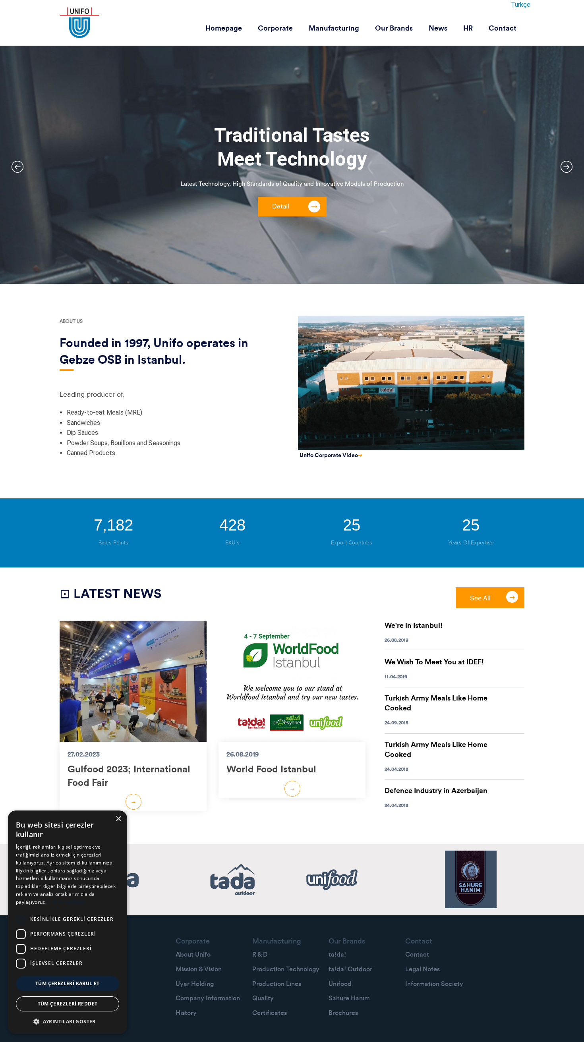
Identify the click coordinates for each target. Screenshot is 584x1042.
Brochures (343, 1013)
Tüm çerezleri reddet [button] (68, 1003)
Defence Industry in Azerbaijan (436, 790)
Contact (502, 28)
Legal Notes (422, 969)
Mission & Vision (199, 969)
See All (480, 597)
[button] (67, 1021)
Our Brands (394, 28)
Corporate (275, 28)
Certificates (269, 1013)
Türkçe (520, 4)
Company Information (208, 998)
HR (468, 28)
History (186, 1013)
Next (566, 167)
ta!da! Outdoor (350, 969)
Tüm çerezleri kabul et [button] (67, 983)
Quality (263, 998)
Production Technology (285, 969)
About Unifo (193, 954)
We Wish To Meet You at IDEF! (434, 662)
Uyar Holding (195, 984)
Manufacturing (334, 28)
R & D (260, 954)
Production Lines (276, 984)
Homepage (223, 28)
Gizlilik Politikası (66, 902)
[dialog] (67, 922)
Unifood (340, 984)
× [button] (118, 819)
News (438, 28)
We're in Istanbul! (414, 625)
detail (280, 206)
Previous (17, 167)
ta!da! (337, 954)
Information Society (434, 984)
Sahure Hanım (349, 998)
